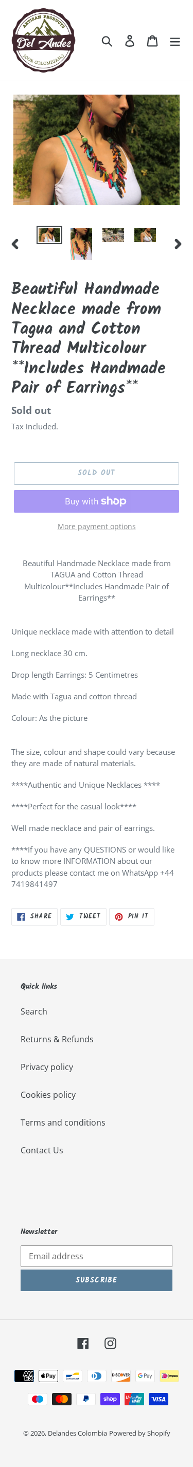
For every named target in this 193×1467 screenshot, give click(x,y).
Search (34, 1011)
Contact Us (42, 1150)
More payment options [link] (97, 526)
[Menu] (175, 40)
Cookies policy (48, 1094)
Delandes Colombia (77, 1433)
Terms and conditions (63, 1122)
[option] (49, 237)
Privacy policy (47, 1067)
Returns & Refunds (57, 1039)
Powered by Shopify (139, 1433)
